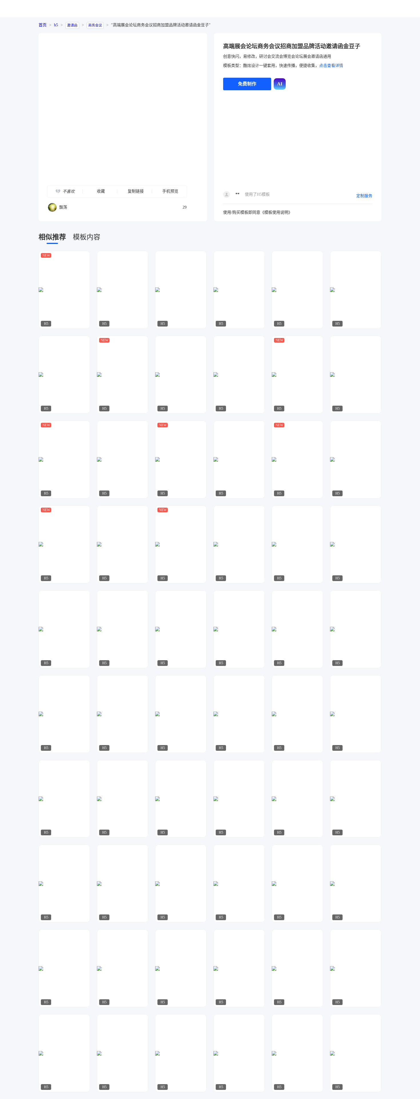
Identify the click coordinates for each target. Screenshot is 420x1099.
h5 (56, 25)
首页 (43, 25)
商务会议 (95, 25)
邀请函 (72, 25)
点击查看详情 (331, 65)
